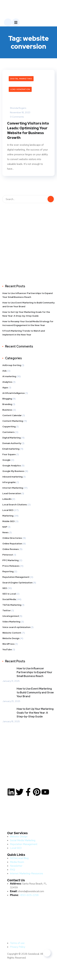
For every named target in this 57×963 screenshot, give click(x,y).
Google (6, 459)
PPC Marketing (10, 560)
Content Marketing (12, 420)
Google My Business (13, 471)
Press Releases (10, 565)
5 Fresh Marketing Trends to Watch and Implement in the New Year (23, 332)
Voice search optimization (16, 627)
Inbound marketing (12, 476)
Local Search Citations (14, 504)
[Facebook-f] (28, 792)
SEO (4, 588)
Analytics (7, 381)
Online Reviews (10, 549)
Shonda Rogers (18, 108)
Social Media (9, 599)
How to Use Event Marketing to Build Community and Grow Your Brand (28, 304)
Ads (4, 370)
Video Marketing (11, 621)
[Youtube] (45, 792)
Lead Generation (20, 89)
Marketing (7, 515)
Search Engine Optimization (17, 582)
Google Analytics (11, 465)
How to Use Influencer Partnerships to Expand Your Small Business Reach (27, 295)
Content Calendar (12, 415)
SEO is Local (9, 593)
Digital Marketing (21, 78)
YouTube (7, 649)
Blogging (7, 398)
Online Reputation (12, 543)
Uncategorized (10, 616)
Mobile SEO (8, 521)
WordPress (8, 643)
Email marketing (10, 448)
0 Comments (17, 116)
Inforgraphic (9, 482)
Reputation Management (15, 577)
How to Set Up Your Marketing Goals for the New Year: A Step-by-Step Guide (26, 314)
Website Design (10, 638)
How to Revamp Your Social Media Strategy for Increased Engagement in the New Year (27, 323)
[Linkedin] (11, 792)
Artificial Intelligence (13, 393)
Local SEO (7, 510)
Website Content (11, 632)
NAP (4, 526)
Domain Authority (11, 443)
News (5, 532)
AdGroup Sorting (11, 365)
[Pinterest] (37, 792)
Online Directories (12, 538)
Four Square (9, 454)
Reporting (7, 571)
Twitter (6, 610)
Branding (7, 404)
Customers (8, 432)
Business (7, 409)
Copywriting (9, 426)
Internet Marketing (12, 487)
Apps (5, 387)
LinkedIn (6, 499)
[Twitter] (20, 792)
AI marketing (9, 376)
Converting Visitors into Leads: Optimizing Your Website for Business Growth (28, 130)
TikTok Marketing (11, 604)
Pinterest (7, 554)
